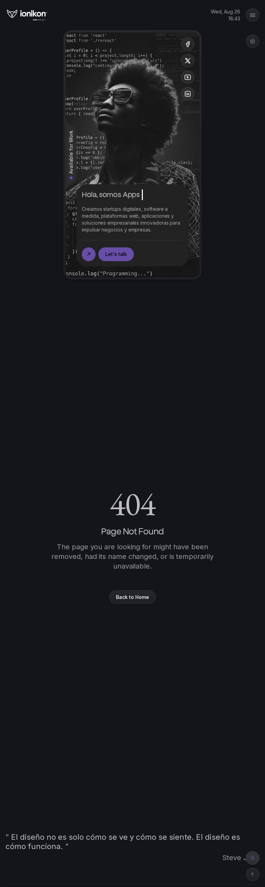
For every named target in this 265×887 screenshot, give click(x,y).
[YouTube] (188, 77)
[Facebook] (188, 44)
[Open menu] (252, 41)
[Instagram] (188, 94)
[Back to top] (252, 874)
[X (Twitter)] (188, 61)
